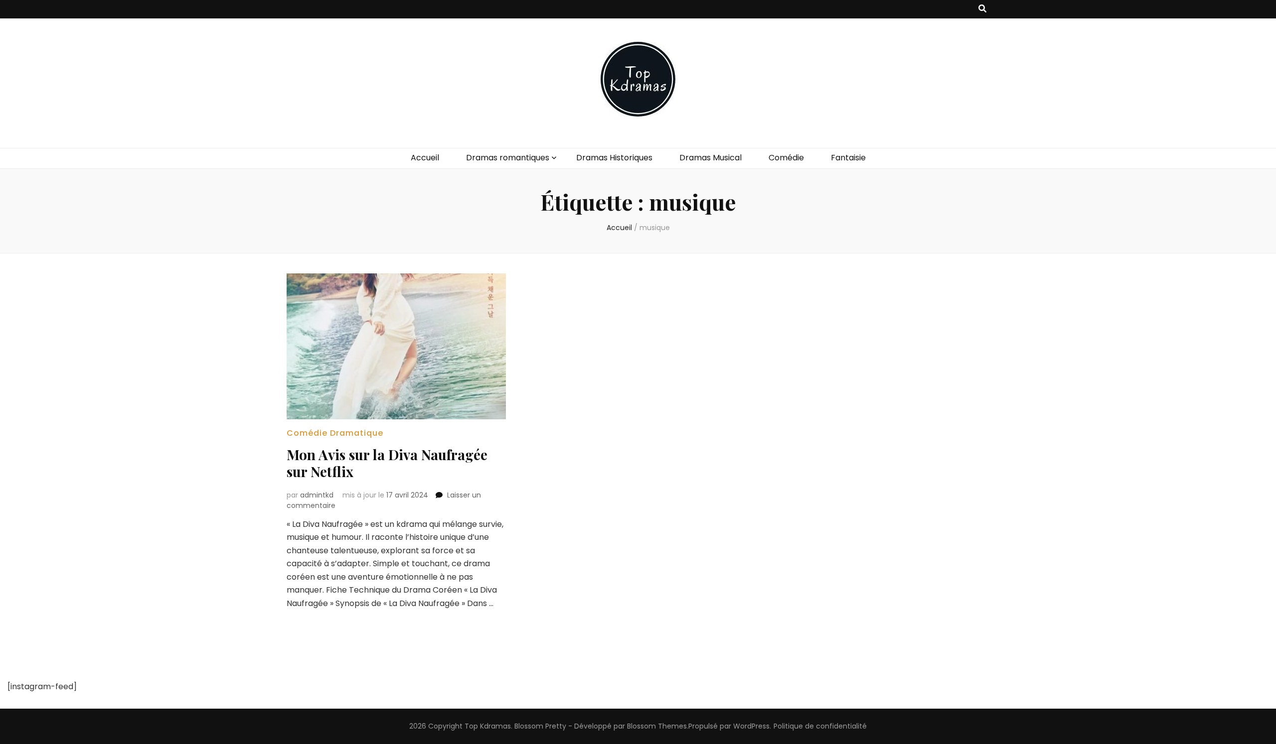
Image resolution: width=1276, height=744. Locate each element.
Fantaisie (848, 157)
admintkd (316, 495)
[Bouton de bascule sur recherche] (982, 9)
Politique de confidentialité (820, 726)
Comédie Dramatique (335, 433)
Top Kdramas (488, 726)
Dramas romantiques (507, 157)
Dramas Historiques (614, 157)
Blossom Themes (657, 726)
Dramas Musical (710, 157)
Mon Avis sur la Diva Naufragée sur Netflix (387, 463)
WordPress (751, 726)
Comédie (786, 157)
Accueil (425, 157)
